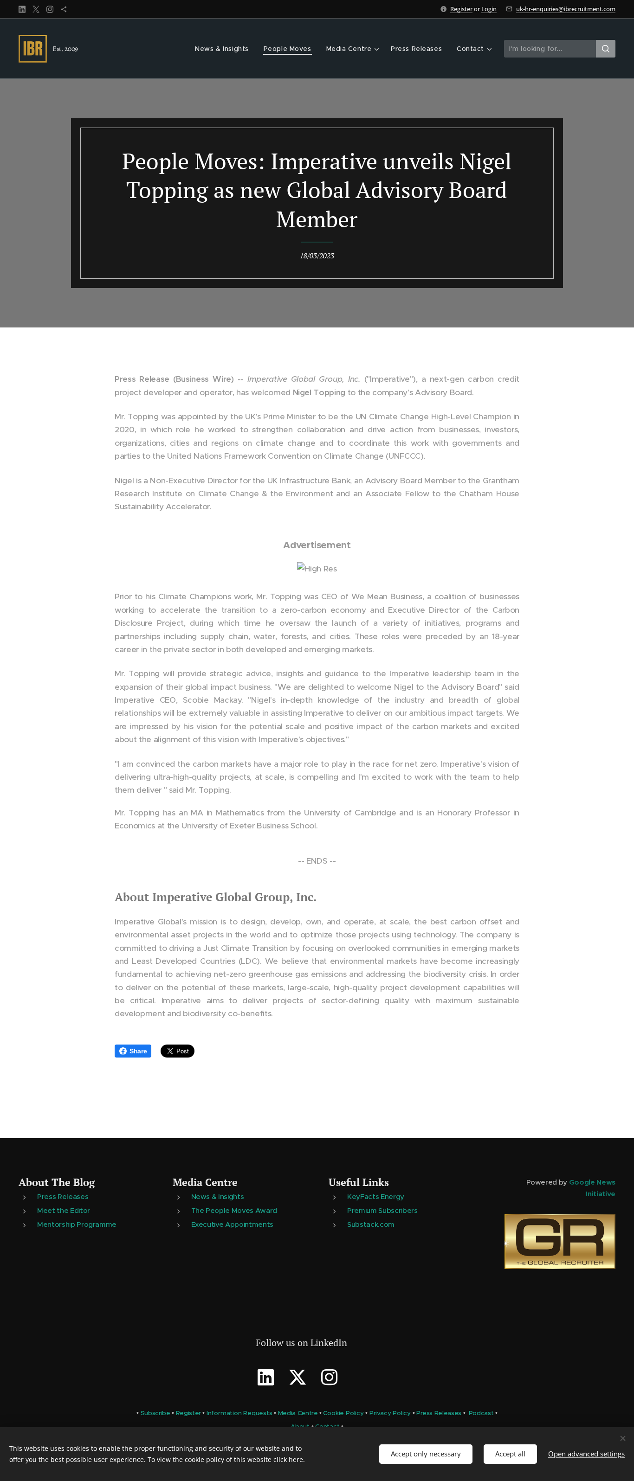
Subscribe (155, 1413)
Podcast (481, 1413)
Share (138, 1051)
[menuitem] (224, 48)
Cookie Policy (343, 1413)
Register (461, 9)
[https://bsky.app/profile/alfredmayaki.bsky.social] (64, 9)
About (300, 1426)
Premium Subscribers (382, 1210)
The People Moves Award (234, 1210)
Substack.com (371, 1224)
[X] (36, 9)
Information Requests (239, 1413)
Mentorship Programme (76, 1224)
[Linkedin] (22, 9)
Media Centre (205, 1182)
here (296, 1459)
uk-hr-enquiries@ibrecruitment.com (565, 9)
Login (489, 9)
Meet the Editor (63, 1210)
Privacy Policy (390, 1413)
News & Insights (217, 1196)
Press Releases (62, 1196)
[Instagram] (50, 9)
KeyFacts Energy (375, 1196)
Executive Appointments (232, 1224)
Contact (327, 1426)
